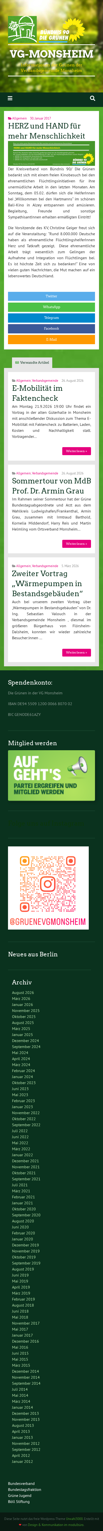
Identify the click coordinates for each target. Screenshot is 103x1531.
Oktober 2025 (24, 1016)
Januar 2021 (22, 1202)
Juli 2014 (20, 1389)
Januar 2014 (22, 1407)
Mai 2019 (20, 1281)
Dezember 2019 (25, 1244)
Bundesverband (21, 1483)
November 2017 (26, 1323)
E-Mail (51, 339)
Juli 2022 (20, 1130)
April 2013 (21, 1431)
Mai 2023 (20, 1094)
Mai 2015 (20, 1359)
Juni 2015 (20, 1353)
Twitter (51, 296)
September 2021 (26, 1178)
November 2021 (26, 1166)
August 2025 (23, 1022)
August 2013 (23, 1425)
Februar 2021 (23, 1196)
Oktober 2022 (24, 1118)
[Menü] (10, 98)
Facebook (51, 328)
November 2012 (26, 1443)
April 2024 (21, 1058)
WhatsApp (51, 307)
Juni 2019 (20, 1275)
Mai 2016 (20, 1347)
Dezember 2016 (25, 1341)
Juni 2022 (20, 1136)
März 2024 (21, 1064)
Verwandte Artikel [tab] (34, 362)
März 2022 (21, 1148)
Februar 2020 (23, 1232)
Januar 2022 (22, 1154)
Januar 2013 (22, 1437)
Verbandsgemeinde (45, 380)
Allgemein (19, 118)
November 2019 (26, 1250)
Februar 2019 (23, 1299)
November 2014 (26, 1377)
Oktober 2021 (24, 1172)
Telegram (51, 318)
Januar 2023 (22, 1106)
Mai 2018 (20, 1317)
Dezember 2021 (25, 1160)
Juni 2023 (20, 1088)
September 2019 (26, 1262)
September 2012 (26, 1449)
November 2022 (26, 1112)
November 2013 (26, 1419)
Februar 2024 (23, 1070)
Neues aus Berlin (33, 954)
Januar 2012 (22, 1461)
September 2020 (26, 1214)
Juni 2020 (20, 1226)
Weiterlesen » (76, 451)
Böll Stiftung (19, 1501)
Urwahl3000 (74, 1519)
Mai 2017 (20, 1329)
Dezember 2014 (25, 1371)
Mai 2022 (20, 1142)
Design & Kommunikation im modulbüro (56, 1525)
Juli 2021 (20, 1184)
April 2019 (21, 1287)
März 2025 (21, 1028)
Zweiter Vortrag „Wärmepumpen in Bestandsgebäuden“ (47, 583)
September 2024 (26, 1046)
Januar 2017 (22, 1335)
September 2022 (26, 1124)
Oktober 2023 (24, 1082)
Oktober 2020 (24, 1208)
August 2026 (23, 992)
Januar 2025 (22, 1034)
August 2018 (23, 1305)
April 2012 (21, 1455)
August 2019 (23, 1268)
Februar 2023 (23, 1100)
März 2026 (21, 998)
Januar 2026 (22, 1004)
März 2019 (21, 1293)
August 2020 (23, 1220)
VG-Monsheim (52, 54)
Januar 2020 (22, 1238)
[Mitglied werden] (51, 799)
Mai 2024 (20, 1052)
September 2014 (26, 1383)
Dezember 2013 (25, 1413)
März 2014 (21, 1401)
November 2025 (26, 1010)
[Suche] (92, 98)
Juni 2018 (20, 1311)
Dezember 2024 (25, 1040)
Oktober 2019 (24, 1256)
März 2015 (21, 1365)
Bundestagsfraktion (24, 1489)
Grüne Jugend (20, 1495)
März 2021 (21, 1190)
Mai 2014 (20, 1395)
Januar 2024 (22, 1076)
